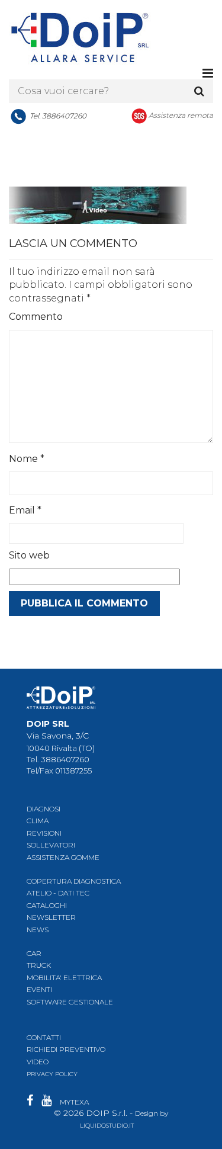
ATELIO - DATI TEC (58, 892)
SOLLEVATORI (51, 844)
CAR (34, 953)
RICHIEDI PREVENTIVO (66, 1049)
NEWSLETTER (51, 917)
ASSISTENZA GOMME (63, 857)
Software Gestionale (70, 1001)
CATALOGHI (47, 905)
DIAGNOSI (43, 808)
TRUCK (39, 965)
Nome (26, 458)
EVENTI (39, 989)
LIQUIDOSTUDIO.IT (107, 1125)
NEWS (38, 929)
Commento (36, 316)
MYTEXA (74, 1101)
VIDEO (38, 1061)
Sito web (29, 555)
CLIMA (38, 820)
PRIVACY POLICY (52, 1074)
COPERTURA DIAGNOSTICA (74, 881)
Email (25, 510)
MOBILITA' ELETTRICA (64, 977)
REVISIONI (44, 833)
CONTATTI (44, 1037)
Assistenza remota (181, 115)
